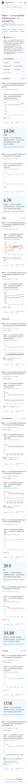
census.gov (9, 99)
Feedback (20, 2)
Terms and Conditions (10, 781)
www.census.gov (7, 72)
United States (12, 25)
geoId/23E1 (13, 22)
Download (7, 122)
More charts (23, 78)
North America (20, 25)
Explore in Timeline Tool (20, 123)
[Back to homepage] (3, 3)
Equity (21, 29)
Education (5, 31)
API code (12, 123)
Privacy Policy (20, 781)
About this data (15, 99)
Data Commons (9, 2)
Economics (14, 29)
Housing (22, 31)
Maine (7, 25)
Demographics (14, 31)
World (3, 26)
